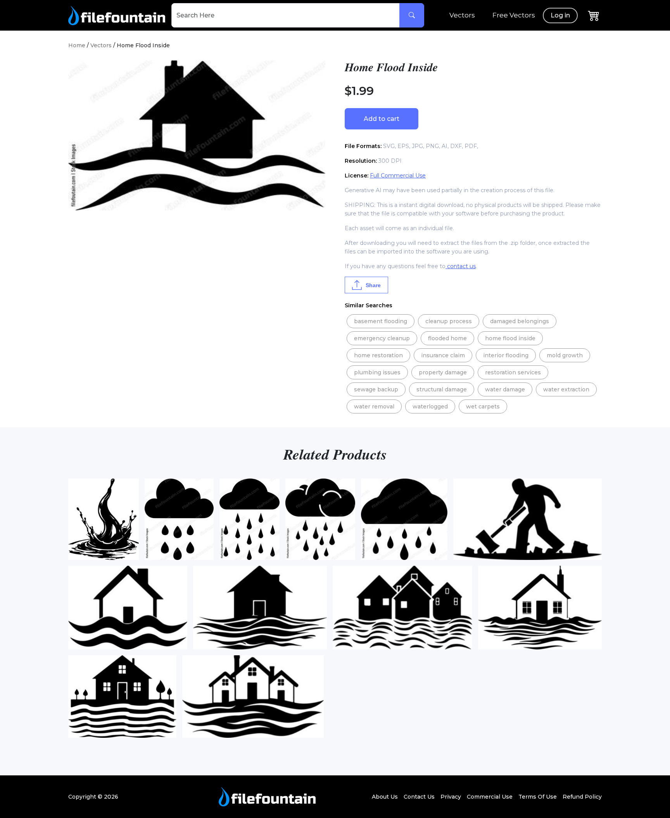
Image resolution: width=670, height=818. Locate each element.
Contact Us (419, 796)
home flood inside (510, 338)
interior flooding (505, 355)
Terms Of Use (537, 796)
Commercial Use (490, 796)
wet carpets (483, 406)
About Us (385, 796)
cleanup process (448, 321)
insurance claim (443, 355)
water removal (374, 406)
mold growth (565, 355)
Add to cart (381, 118)
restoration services (513, 372)
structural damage (441, 389)
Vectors (462, 15)
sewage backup (376, 389)
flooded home (447, 338)
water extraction (566, 389)
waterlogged (430, 406)
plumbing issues (377, 372)
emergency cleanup (382, 338)
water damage (505, 389)
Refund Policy (582, 796)
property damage (443, 372)
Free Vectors (513, 15)
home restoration (378, 355)
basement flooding (380, 321)
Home (76, 45)
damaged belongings (519, 321)
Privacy (450, 796)
